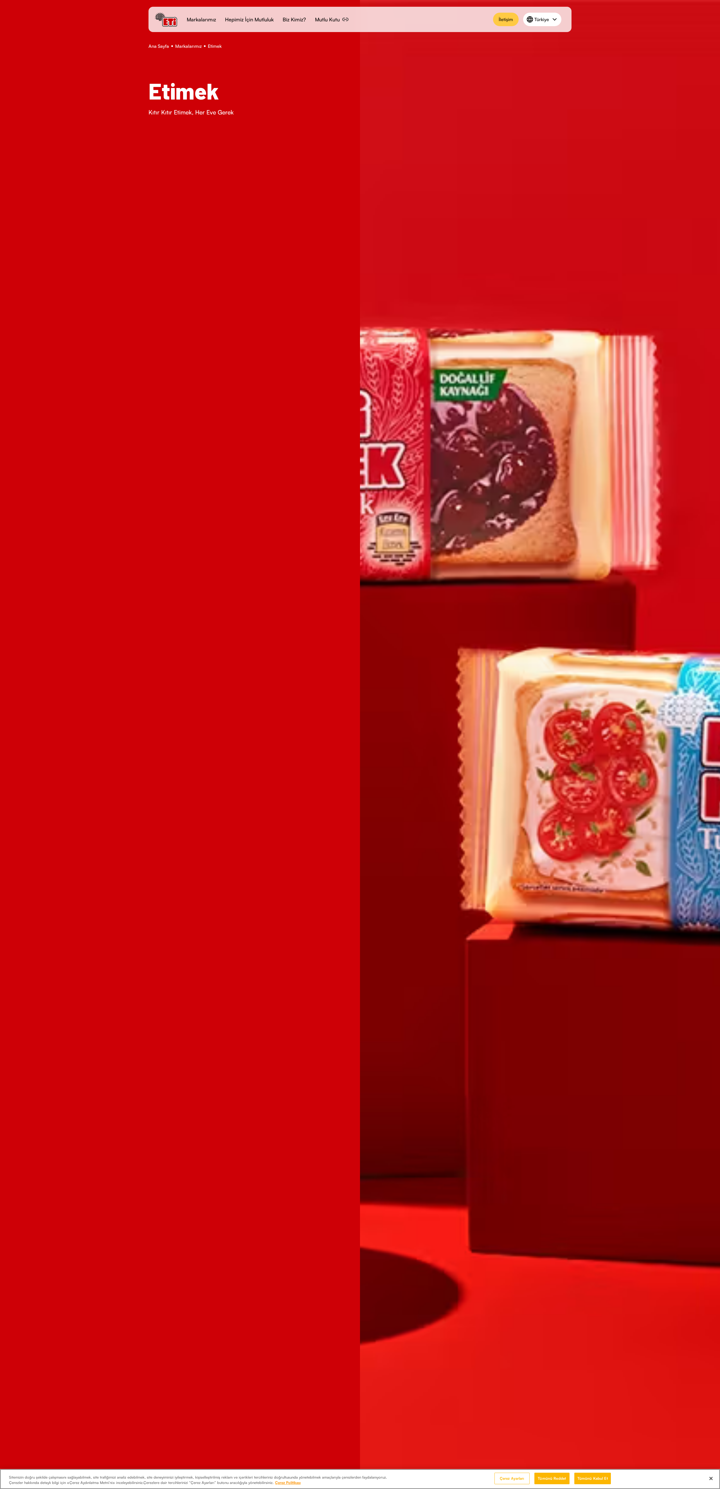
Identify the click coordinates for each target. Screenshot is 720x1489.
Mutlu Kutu (327, 19)
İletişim (506, 19)
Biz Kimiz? (294, 19)
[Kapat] (711, 1478)
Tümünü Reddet (552, 1478)
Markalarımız (201, 19)
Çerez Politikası (288, 1483)
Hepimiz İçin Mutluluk (249, 19)
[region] (360, 1479)
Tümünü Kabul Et (592, 1478)
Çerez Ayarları (512, 1478)
